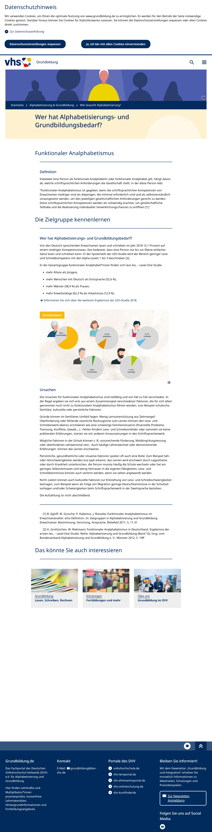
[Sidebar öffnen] (204, 62)
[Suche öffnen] (192, 62)
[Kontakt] (187, 746)
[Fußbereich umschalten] (201, 745)
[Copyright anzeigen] (203, 97)
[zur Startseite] (31, 62)
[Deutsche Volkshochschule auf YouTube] (163, 827)
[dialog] (106, 27)
